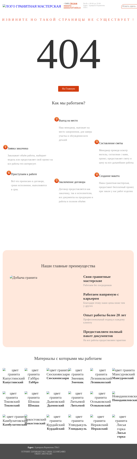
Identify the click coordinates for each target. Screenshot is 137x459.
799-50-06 (73, 3)
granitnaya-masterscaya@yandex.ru (72, 6)
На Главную (68, 88)
